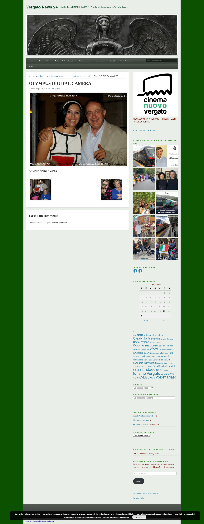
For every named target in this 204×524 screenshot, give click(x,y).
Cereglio (152, 342)
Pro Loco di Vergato (141, 424)
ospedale (138, 362)
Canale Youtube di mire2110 (144, 415)
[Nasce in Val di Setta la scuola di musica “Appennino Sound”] (144, 249)
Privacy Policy (139, 498)
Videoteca (148, 377)
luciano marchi (139, 356)
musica (165, 359)
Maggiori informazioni (121, 517)
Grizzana (138, 352)
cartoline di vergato (167, 339)
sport (159, 369)
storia (166, 370)
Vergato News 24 (42, 7)
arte (140, 334)
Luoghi (112, 61)
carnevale (154, 338)
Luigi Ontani (151, 356)
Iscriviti (139, 481)
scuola (137, 370)
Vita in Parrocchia (126, 61)
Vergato (153, 373)
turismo (139, 373)
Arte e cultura (100, 61)
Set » (164, 320)
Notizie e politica (44, 61)
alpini (134, 335)
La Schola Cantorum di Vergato (145, 493)
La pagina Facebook (144, 131)
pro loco (148, 366)
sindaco (149, 369)
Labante (164, 353)
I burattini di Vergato (141, 420)
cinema (159, 342)
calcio (160, 335)
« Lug (146, 320)
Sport (31, 66)
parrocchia (150, 363)
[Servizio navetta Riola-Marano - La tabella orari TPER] (144, 156)
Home (31, 61)
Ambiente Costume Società (64, 61)
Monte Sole (148, 360)
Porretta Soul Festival (165, 363)
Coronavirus (141, 345)
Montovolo (157, 360)
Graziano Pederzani (166, 349)
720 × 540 (51, 88)
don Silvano (169, 345)
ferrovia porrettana (142, 349)
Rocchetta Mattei (166, 365)
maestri (166, 356)
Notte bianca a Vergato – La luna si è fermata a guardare (69, 76)
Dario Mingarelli (157, 345)
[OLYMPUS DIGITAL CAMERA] (77, 130)
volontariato (166, 377)
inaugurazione (156, 353)
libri (171, 352)
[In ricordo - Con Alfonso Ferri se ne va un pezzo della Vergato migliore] (167, 156)
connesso (43, 222)
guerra (147, 352)
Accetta (139, 517)
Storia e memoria (84, 61)
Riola (155, 366)
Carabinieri (141, 338)
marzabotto (138, 359)
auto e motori (150, 334)
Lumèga (159, 356)
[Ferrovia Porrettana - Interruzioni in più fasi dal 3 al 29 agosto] (167, 226)
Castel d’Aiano (141, 342)
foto (154, 348)
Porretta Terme (138, 366)
